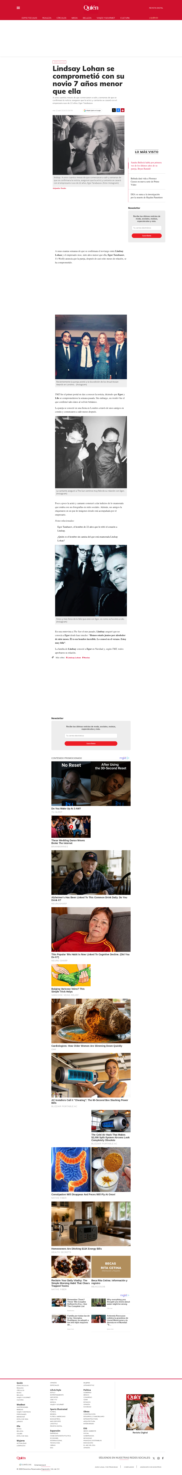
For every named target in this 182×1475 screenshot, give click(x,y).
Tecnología (55, 1443)
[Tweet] (114, 110)
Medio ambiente (89, 1431)
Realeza (46, 18)
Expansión (55, 1430)
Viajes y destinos (24, 1412)
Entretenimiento (57, 1395)
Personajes (21, 1414)
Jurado (20, 1421)
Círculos (61, 18)
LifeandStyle (88, 1385)
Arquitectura (89, 1421)
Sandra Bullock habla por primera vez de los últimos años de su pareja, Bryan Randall (146, 165)
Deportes (54, 1397)
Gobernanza (88, 1436)
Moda (75, 18)
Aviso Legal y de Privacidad (106, 1467)
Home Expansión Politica (60, 1436)
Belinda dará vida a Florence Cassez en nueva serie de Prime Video (145, 181)
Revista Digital (156, 8)
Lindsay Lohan (74, 658)
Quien (154, 1458)
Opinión (53, 1383)
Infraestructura (90, 1419)
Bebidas (20, 1409)
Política (87, 1390)
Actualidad (21, 1443)
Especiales (54, 1385)
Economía (54, 1438)
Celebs (19, 1433)
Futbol (53, 1412)
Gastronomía (22, 1407)
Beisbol (53, 1414)
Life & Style (55, 1390)
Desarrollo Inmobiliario (93, 1416)
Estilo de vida (22, 1436)
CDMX (85, 1400)
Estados (87, 1402)
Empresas (54, 1433)
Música (53, 1402)
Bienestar (21, 1417)
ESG (51, 1448)
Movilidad (87, 1438)
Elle (18, 1426)
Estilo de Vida (22, 1419)
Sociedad (87, 1407)
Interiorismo (88, 1424)
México (86, 1395)
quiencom (160, 1458)
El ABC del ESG (89, 1445)
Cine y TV (53, 1400)
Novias (87, 658)
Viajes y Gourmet (24, 1397)
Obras (52, 1445)
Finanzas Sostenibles (92, 1440)
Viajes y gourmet (106, 18)
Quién (20, 1383)
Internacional (56, 1440)
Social (86, 1433)
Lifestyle (54, 1424)
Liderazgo (21, 1445)
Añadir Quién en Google (93, 110)
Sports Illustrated (58, 1409)
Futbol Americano (57, 1416)
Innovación (88, 1443)
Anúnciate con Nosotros (150, 1467)
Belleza (87, 18)
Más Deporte (55, 1421)
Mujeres (21, 1440)
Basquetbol (55, 1419)
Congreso (87, 1397)
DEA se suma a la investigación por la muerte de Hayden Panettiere (147, 196)
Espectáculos (29, 18)
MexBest (21, 1404)
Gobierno (87, 1392)
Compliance (129, 1467)
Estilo (52, 1392)
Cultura (125, 18)
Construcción (89, 1414)
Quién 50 (154, 18)
